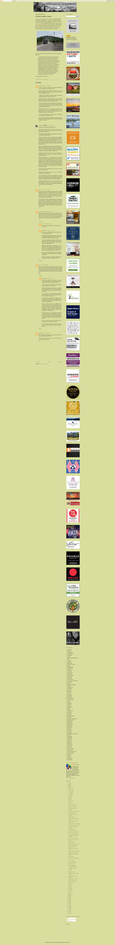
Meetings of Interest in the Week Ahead (73, 840)
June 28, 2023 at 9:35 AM (47, 85)
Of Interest (70, 802)
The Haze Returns (71, 803)
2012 (68, 910)
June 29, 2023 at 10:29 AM (47, 211)
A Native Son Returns (71, 817)
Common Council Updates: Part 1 (73, 833)
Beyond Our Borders (71, 863)
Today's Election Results (72, 812)
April (69, 886)
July (69, 797)
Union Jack (41, 211)
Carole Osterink (41, 125)
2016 (68, 903)
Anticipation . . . (70, 809)
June (69, 799)
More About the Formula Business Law (73, 859)
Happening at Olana (71, 871)
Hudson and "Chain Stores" (72, 880)
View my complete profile (70, 777)
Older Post (60, 361)
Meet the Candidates (71, 842)
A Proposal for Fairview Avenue (73, 843)
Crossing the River (71, 860)
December (70, 789)
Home (49, 361)
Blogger (69, 942)
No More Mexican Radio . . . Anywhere (72, 868)
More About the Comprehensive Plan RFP (73, 836)
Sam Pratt (40, 85)
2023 (68, 787)
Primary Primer (70, 883)
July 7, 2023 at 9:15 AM (47, 333)
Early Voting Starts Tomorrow (73, 845)
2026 (68, 782)
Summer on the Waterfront (72, 808)
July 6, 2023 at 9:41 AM (50, 278)
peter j (40, 189)
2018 (68, 900)
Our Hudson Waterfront (49, 18)
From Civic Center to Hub (72, 806)
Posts (69, 918)
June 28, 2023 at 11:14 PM (45, 189)
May (69, 885)
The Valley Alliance (39, 18)
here (47, 76)
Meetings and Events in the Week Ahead (73, 819)
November (70, 790)
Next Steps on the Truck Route (73, 852)
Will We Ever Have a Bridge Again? (72, 849)
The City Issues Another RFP (73, 838)
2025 (68, 784)
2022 (68, 893)
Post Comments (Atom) (43, 363)
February (69, 890)
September (70, 794)
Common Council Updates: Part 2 (73, 832)
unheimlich (44, 230)
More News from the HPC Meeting (73, 823)
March (69, 888)
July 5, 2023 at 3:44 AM (48, 223)
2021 (68, 895)
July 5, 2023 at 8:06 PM (44, 264)
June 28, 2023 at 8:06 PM (50, 125)
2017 (68, 901)
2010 (68, 913)
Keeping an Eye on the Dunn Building (72, 876)
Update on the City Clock (72, 881)
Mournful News (70, 800)
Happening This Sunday (72, 846)
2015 (68, 905)
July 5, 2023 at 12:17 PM (50, 230)
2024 (68, 786)
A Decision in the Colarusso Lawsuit (72, 827)
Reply (40, 121)
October (69, 792)
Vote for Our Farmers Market (72, 805)
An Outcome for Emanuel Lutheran (73, 825)
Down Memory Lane (71, 829)
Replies (41, 221)
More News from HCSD (72, 862)
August (69, 795)
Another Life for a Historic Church (73, 850)
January (69, 891)
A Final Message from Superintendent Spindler (72, 866)
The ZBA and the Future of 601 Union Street (73, 822)
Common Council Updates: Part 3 (73, 830)
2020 (68, 897)
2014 (68, 906)
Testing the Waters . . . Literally (73, 878)
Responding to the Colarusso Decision (72, 815)
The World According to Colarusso (73, 811)
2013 (68, 908)
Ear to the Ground (71, 856)
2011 (68, 911)
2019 (68, 898)
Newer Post (38, 361)
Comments (69, 920)
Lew (42, 223)
